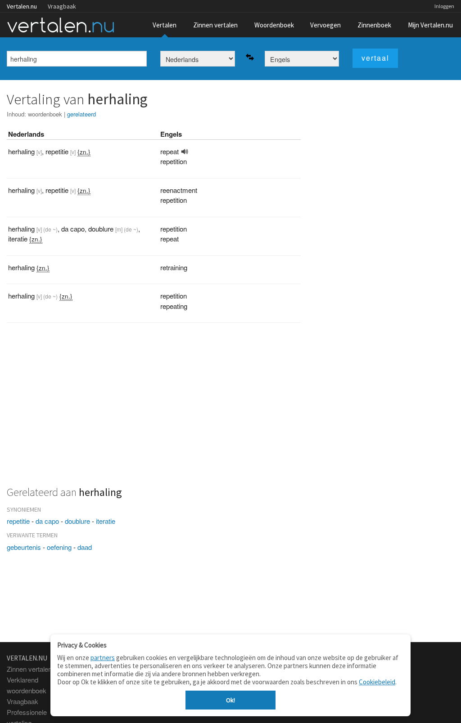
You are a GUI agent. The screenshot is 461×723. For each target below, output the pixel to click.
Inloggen (444, 6)
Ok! (230, 700)
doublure (77, 521)
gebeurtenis (24, 547)
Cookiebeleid (377, 682)
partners (102, 657)
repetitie (18, 521)
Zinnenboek (374, 25)
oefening (59, 547)
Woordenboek (274, 25)
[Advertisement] (154, 410)
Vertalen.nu (22, 6)
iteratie (105, 521)
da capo (47, 521)
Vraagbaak (62, 6)
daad (84, 547)
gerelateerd (81, 114)
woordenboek (45, 114)
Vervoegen (325, 25)
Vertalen (164, 25)
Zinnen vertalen (215, 25)
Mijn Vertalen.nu (430, 25)
